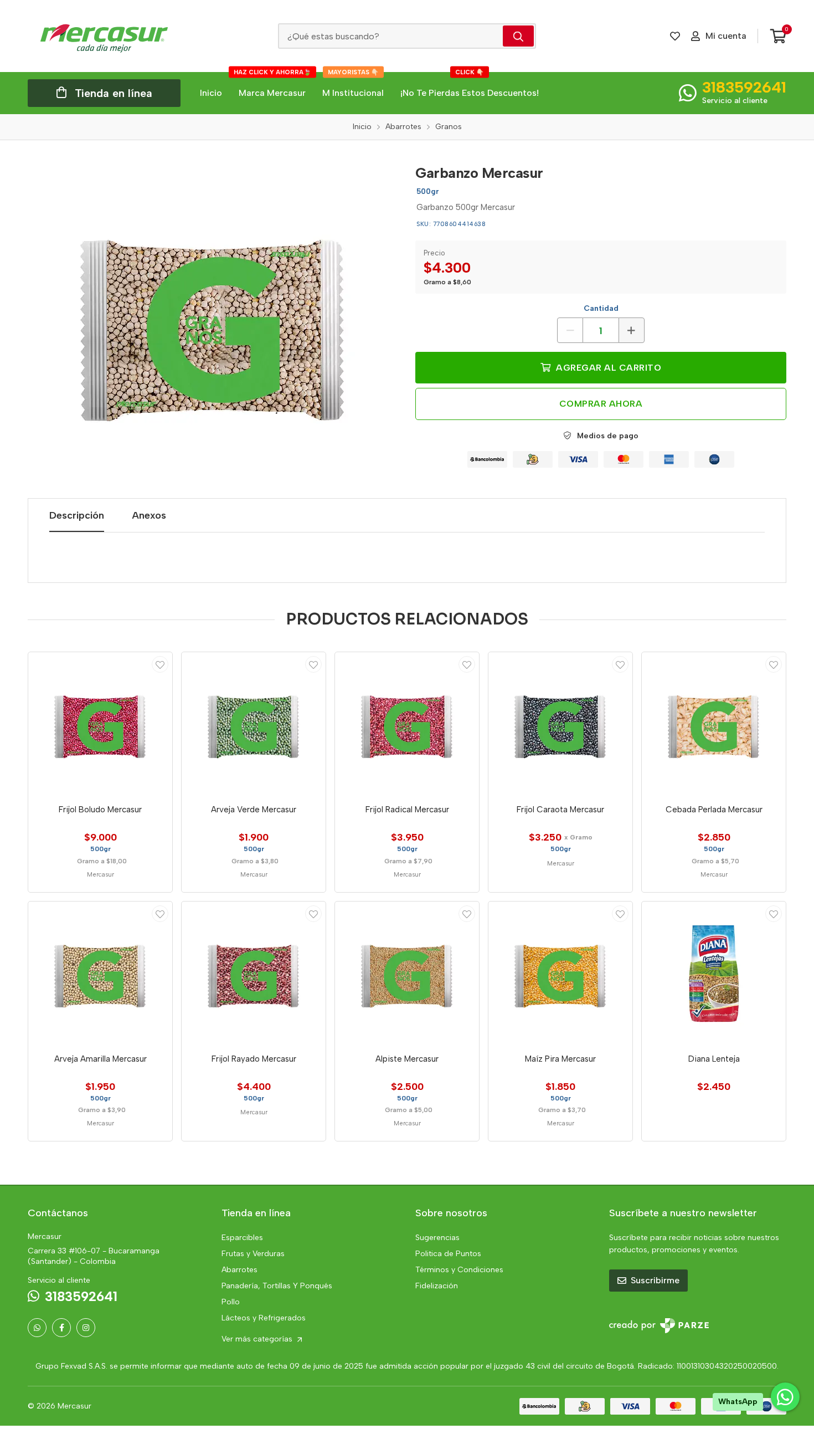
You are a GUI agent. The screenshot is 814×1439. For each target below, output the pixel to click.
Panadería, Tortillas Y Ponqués (276, 1286)
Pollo (230, 1302)
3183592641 (744, 87)
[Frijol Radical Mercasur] (407, 724)
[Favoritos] (675, 36)
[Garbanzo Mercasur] (213, 323)
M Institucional (353, 85)
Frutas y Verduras (253, 1253)
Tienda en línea (113, 93)
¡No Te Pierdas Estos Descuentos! (469, 85)
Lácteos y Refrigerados (263, 1318)
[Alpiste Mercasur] (407, 974)
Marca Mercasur (272, 85)
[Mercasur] (104, 36)
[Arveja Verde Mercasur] (254, 724)
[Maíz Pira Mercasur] (560, 974)
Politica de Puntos (448, 1253)
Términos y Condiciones (459, 1269)
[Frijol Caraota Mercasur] (560, 724)
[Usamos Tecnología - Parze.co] (659, 1325)
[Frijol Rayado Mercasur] (254, 974)
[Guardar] (160, 664)
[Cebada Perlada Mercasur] (714, 724)
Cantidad (601, 308)
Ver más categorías (258, 1339)
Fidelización (436, 1286)
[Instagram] (85, 1327)
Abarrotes (239, 1269)
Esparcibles (242, 1237)
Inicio (211, 93)
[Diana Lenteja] (714, 974)
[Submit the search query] (518, 36)
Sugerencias (437, 1237)
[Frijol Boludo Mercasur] (100, 724)
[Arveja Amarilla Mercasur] (100, 974)
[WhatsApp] (37, 1327)
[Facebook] (61, 1327)
